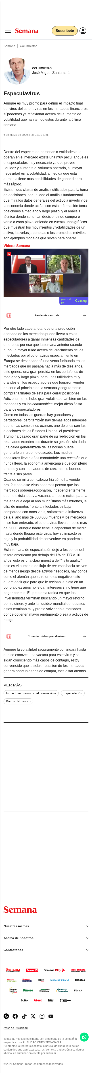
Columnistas (28, 46)
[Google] (6, 1016)
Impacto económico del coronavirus (31, 693)
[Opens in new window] (15, 1016)
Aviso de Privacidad (20, 1028)
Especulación (72, 693)
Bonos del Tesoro (18, 701)
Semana (9, 46)
